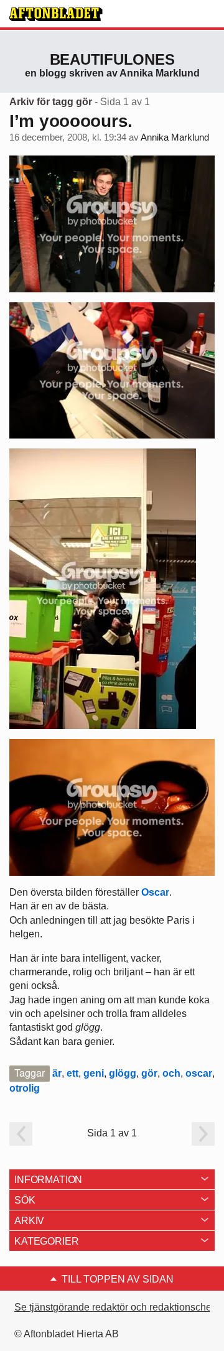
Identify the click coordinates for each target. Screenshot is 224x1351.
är (57, 1073)
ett (72, 1073)
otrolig (24, 1088)
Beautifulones (112, 59)
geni (93, 1073)
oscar (198, 1073)
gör (149, 1073)
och (171, 1073)
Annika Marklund (175, 137)
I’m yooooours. (71, 121)
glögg (122, 1073)
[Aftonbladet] (56, 14)
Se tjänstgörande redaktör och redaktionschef (114, 1307)
